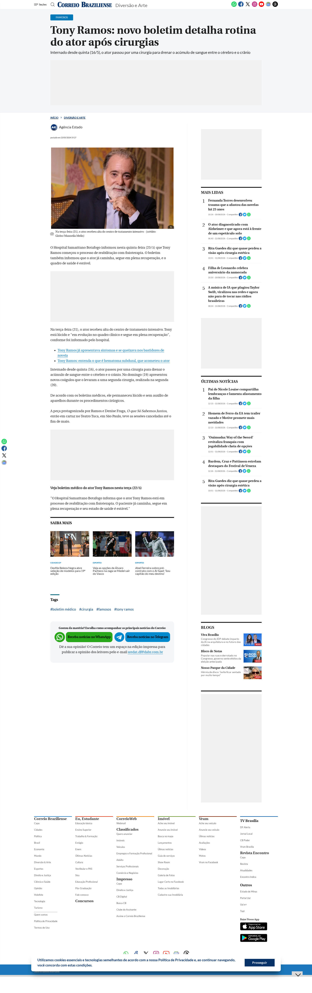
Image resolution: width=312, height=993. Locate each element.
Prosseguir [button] (259, 962)
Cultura (79, 862)
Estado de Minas (248, 891)
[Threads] (275, 6)
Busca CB (121, 903)
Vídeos (202, 849)
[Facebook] (241, 6)
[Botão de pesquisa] (52, 4)
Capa (37, 823)
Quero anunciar (124, 833)
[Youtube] (261, 6)
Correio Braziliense (50, 819)
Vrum (203, 819)
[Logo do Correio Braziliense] (85, 4)
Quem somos (41, 914)
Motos (202, 855)
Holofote (38, 894)
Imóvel (164, 819)
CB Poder (245, 840)
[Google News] (268, 6)
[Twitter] (247, 6)
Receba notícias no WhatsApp (89, 637)
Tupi (242, 911)
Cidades (38, 829)
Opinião (38, 888)
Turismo (38, 907)
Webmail (121, 823)
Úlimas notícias (165, 849)
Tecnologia (39, 901)
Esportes (38, 868)
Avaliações (204, 842)
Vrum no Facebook (208, 862)
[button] (93, 965)
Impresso (124, 879)
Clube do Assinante (126, 909)
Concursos (84, 901)
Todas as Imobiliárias (168, 888)
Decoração (163, 868)
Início (54, 117)
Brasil (37, 842)
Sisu (77, 875)
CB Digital (121, 896)
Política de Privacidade (45, 921)
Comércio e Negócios (127, 872)
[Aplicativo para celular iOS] (253, 927)
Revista (244, 863)
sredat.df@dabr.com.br (145, 652)
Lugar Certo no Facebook (171, 881)
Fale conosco (81, 894)
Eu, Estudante (87, 819)
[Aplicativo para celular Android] (253, 938)
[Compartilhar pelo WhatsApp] (249, 216)
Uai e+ (243, 904)
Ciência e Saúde (42, 881)
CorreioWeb (126, 819)
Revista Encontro (254, 853)
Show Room (164, 862)
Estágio (79, 842)
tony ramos (125, 609)
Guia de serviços (166, 855)
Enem (78, 849)
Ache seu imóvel (166, 823)
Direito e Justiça (42, 875)
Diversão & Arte (42, 862)
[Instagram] (254, 6)
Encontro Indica (248, 876)
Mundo (37, 855)
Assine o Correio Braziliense (130, 916)
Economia (39, 849)
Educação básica (83, 823)
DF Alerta (245, 827)
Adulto (119, 859)
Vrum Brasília (247, 846)
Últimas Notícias (83, 855)
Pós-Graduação (83, 888)
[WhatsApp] (234, 6)
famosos (104, 609)
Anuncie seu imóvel (168, 829)
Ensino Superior (83, 829)
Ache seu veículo (207, 823)
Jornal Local (246, 833)
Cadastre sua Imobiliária (170, 894)
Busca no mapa (165, 836)
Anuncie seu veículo (209, 829)
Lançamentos (165, 842)
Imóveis (120, 840)
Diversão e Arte (74, 117)
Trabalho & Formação (86, 836)
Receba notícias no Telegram (147, 637)
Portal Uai (245, 898)
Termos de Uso (41, 927)
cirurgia (87, 609)
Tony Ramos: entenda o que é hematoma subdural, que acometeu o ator (114, 361)
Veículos (120, 846)
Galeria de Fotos (166, 875)
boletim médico (64, 609)
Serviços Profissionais (127, 866)
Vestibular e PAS (83, 868)
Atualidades (246, 870)
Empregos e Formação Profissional (134, 853)
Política (38, 836)
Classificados (127, 829)
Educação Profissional (86, 881)
